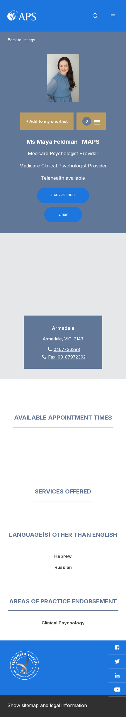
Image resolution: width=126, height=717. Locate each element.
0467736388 (63, 195)
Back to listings (21, 39)
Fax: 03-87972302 (67, 357)
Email (63, 214)
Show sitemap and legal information (47, 705)
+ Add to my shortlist (47, 121)
